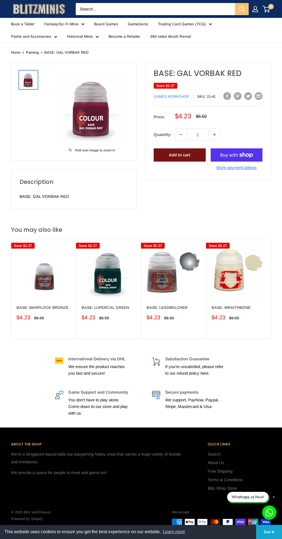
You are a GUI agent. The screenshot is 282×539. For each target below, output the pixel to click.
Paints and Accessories (31, 36)
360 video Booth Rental (170, 36)
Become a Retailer (124, 36)
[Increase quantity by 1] (214, 134)
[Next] (271, 289)
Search (214, 454)
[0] (266, 9)
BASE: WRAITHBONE (231, 307)
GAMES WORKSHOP (171, 96)
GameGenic (138, 24)
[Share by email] (258, 96)
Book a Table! (23, 24)
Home (15, 52)
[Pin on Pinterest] (238, 96)
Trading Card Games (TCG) (182, 24)
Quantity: (163, 134)
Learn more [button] (174, 531)
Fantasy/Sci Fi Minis (61, 24)
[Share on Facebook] (227, 96)
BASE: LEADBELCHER (167, 307)
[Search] (242, 9)
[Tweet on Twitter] (248, 96)
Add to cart (179, 155)
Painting (32, 52)
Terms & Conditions (225, 479)
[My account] (255, 9)
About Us (216, 462)
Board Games (106, 24)
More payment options (236, 167)
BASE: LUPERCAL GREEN (105, 307)
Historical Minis (80, 36)
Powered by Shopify (27, 519)
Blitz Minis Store (222, 488)
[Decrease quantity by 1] (181, 134)
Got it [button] (269, 532)
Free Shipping (220, 471)
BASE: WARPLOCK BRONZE (43, 307)
